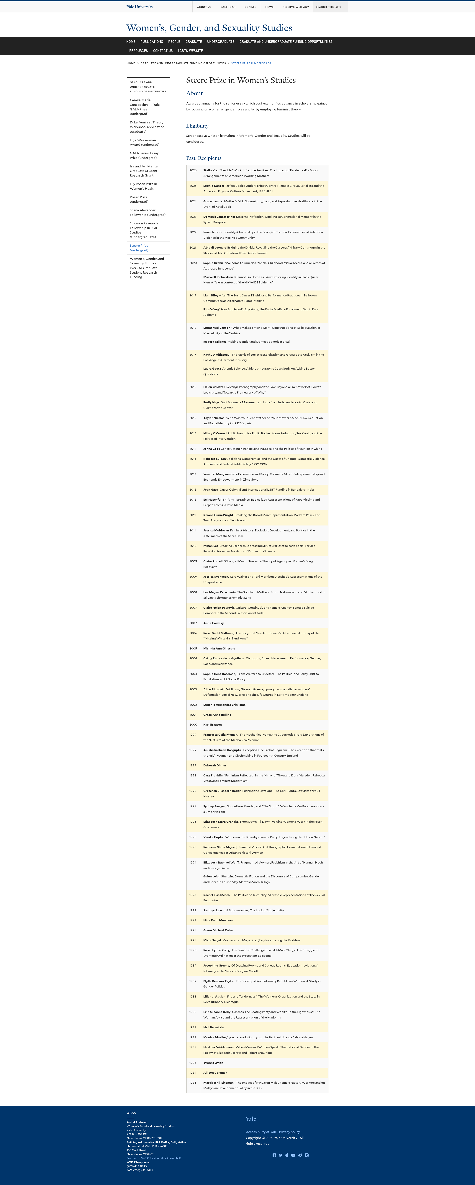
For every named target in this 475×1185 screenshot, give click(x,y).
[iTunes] (287, 1155)
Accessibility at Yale (261, 1132)
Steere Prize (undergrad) (139, 248)
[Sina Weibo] (300, 1155)
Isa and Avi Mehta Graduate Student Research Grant (144, 170)
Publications (151, 41)
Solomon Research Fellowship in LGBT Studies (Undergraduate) (144, 230)
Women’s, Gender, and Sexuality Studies (211, 28)
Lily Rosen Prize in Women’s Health (143, 186)
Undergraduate (220, 41)
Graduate (194, 41)
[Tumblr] (307, 1155)
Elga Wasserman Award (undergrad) (145, 142)
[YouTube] (293, 1155)
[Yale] (251, 1119)
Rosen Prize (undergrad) (139, 199)
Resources (138, 50)
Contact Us (163, 50)
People (174, 41)
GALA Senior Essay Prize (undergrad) (144, 155)
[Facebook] (274, 1155)
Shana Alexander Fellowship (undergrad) (148, 212)
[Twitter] (281, 1155)
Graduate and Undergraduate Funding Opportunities (286, 41)
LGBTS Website (190, 50)
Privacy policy (289, 1132)
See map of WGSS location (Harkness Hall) (154, 1158)
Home (130, 41)
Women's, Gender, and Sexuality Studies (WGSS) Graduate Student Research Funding (147, 268)
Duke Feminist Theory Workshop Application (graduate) (147, 126)
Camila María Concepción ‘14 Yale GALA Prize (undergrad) (145, 107)
